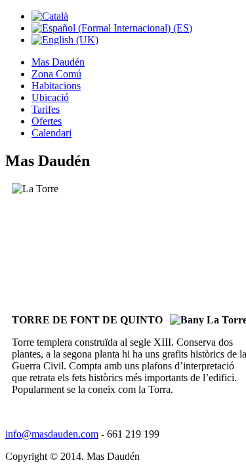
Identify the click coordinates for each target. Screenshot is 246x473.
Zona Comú (56, 73)
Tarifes (45, 109)
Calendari (51, 132)
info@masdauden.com (51, 434)
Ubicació (50, 97)
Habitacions (56, 85)
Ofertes (46, 121)
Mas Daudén (58, 62)
